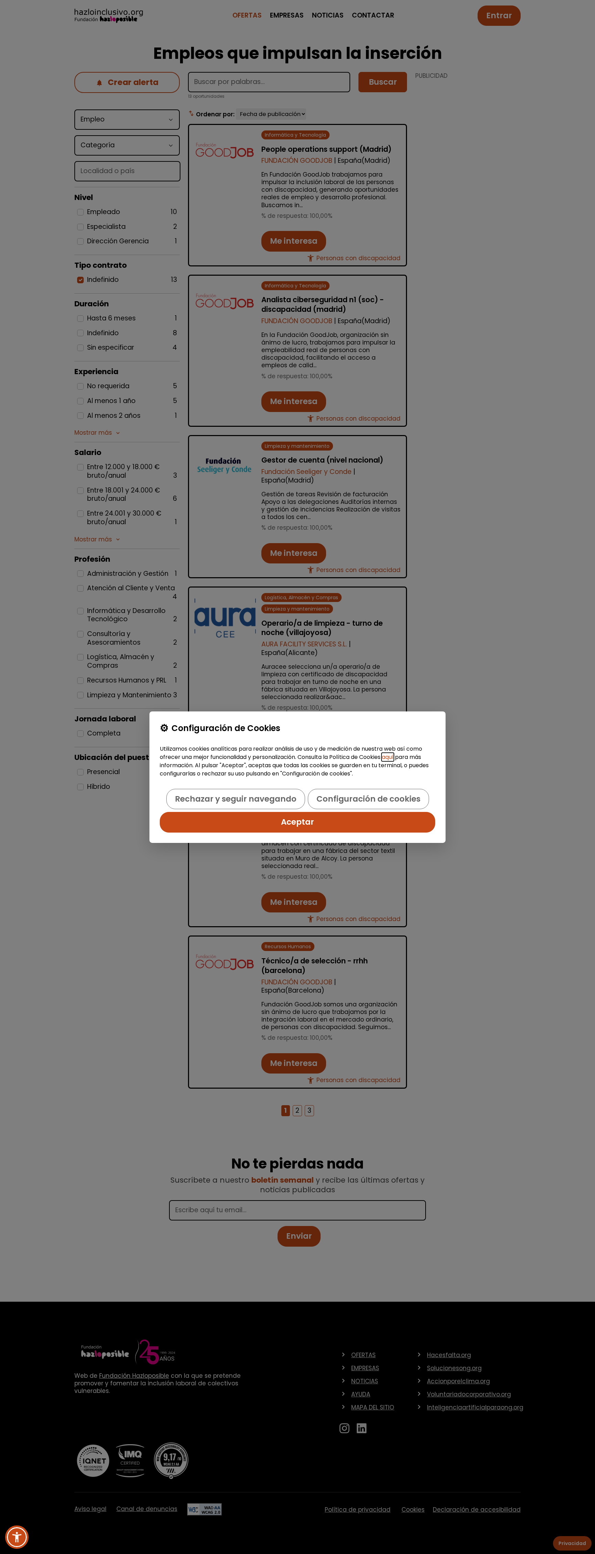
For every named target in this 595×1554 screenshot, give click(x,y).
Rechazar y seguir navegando (235, 798)
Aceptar (297, 821)
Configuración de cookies (368, 798)
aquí (388, 757)
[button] (17, 1537)
